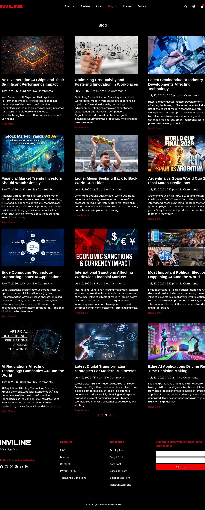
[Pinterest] (16, 466)
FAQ (62, 450)
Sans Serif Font (118, 471)
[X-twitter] (11, 466)
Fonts (68, 6)
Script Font (116, 457)
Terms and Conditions (73, 478)
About (99, 6)
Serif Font (115, 464)
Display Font (117, 450)
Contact (141, 6)
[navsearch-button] (186, 6)
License (127, 6)
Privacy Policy (68, 471)
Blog (110, 6)
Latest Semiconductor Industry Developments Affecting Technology (175, 84)
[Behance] (21, 466)
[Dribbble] (26, 466)
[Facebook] (1, 466)
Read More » (8, 124)
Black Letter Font (120, 478)
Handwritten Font (120, 484)
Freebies (85, 6)
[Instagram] (6, 466)
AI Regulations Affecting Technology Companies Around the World (33, 370)
